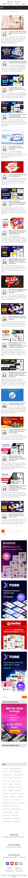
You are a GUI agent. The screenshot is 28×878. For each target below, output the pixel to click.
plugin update (20, 796)
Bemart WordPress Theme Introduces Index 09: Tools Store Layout (17, 89)
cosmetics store (6, 781)
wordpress (16, 812)
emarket (11, 784)
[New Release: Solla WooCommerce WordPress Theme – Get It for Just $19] (12, 22)
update (15, 802)
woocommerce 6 (6, 809)
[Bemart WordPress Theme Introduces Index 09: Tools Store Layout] (12, 80)
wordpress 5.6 (6, 815)
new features (12, 796)
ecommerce (19, 781)
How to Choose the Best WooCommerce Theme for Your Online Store (16, 148)
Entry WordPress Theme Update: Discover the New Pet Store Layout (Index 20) (17, 318)
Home (12, 11)
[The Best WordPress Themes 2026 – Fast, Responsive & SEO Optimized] (12, 53)
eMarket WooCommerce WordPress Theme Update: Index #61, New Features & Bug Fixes (18, 232)
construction (17, 777)
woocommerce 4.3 (15, 806)
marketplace (10, 790)
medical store (17, 790)
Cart (18, 4)
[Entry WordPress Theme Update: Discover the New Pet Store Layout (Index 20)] (12, 308)
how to (4, 790)
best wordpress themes (19, 774)
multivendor (5, 796)
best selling (5, 768)
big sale (4, 777)
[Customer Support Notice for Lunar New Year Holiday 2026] (12, 167)
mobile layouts (14, 793)
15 (16, 531)
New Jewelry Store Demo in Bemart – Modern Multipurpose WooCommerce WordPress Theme (17, 116)
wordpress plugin (14, 815)
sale (10, 799)
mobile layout (6, 793)
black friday (10, 777)
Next (5, 534)
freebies (4, 787)
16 (19, 531)
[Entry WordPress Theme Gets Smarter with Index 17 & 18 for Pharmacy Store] (12, 506)
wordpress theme (16, 818)
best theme (5, 771)
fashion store (17, 784)
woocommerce (6, 806)
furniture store (19, 787)
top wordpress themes (7, 802)
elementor (5, 784)
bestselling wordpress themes (16, 768)
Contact (11, 1)
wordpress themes (7, 821)
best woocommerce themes (15, 771)
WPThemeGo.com (17, 875)
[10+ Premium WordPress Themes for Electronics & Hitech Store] (12, 395)
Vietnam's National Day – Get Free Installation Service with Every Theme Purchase (17, 431)
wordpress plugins (7, 818)
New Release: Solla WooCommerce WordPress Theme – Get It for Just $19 (17, 33)
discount (13, 781)
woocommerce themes (7, 812)
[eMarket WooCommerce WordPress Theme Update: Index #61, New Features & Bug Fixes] (12, 223)
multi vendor (21, 793)
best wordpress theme (7, 774)
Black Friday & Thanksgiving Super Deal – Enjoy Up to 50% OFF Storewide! (18, 291)
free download (11, 787)
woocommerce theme (16, 809)
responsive (5, 799)
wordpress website (16, 821)
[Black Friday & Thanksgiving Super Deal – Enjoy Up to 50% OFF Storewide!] (12, 281)
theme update (16, 799)
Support (18, 1)
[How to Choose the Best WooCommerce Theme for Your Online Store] (12, 136)
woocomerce (21, 802)
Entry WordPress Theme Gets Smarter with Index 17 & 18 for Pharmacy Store (16, 515)
